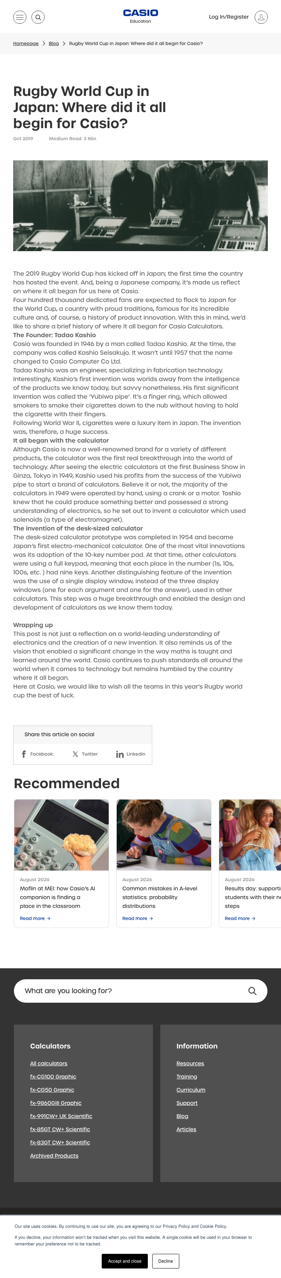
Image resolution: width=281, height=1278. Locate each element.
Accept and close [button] (124, 1261)
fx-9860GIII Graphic (56, 1103)
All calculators (49, 1064)
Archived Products (54, 1156)
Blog (182, 1116)
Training (187, 1077)
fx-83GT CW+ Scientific (60, 1143)
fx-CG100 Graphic (53, 1077)
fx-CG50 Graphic (52, 1090)
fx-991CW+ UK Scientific (61, 1116)
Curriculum (191, 1090)
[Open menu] (19, 18)
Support (187, 1103)
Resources (190, 1064)
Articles (186, 1129)
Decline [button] (165, 1261)
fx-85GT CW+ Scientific (60, 1129)
